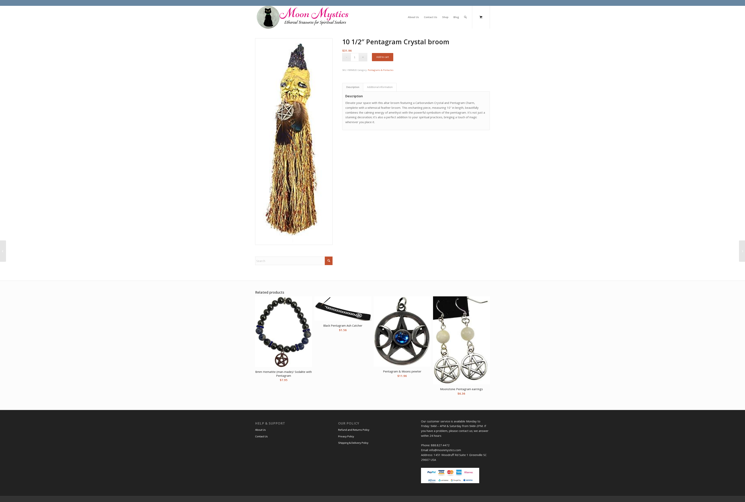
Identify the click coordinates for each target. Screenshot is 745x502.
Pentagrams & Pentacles (380, 70)
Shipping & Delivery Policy (353, 443)
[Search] (465, 17)
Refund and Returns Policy (353, 430)
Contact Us (261, 436)
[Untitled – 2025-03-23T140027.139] (302, 17)
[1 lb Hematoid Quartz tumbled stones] (3, 251)
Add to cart (382, 57)
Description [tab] (352, 87)
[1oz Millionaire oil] (742, 251)
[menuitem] (413, 17)
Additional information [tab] (380, 87)
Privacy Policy (346, 436)
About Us (260, 430)
